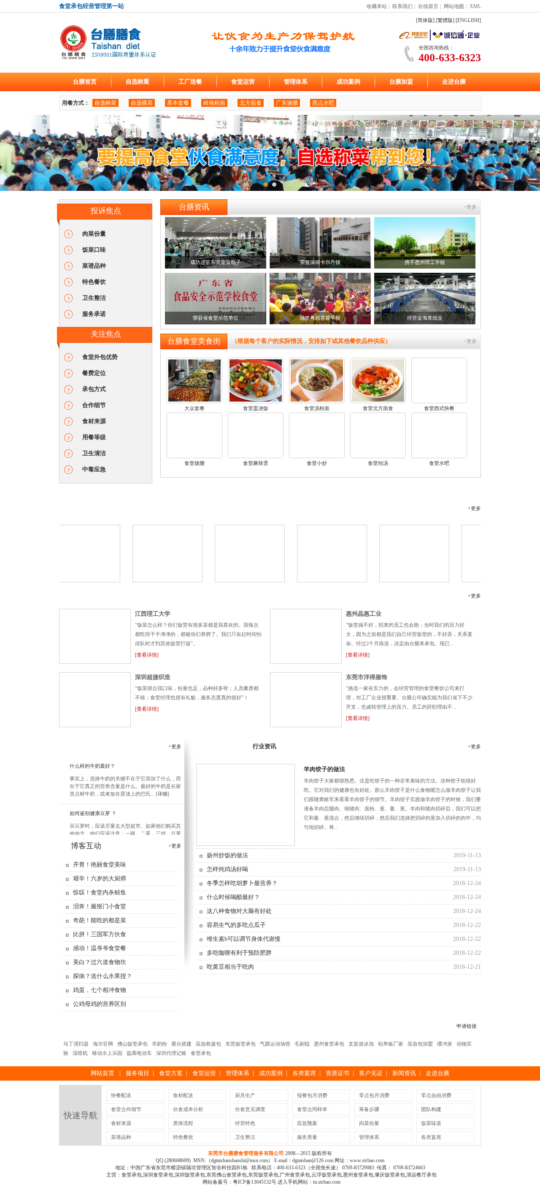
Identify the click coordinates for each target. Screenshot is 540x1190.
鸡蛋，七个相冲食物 (99, 990)
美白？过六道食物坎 (99, 962)
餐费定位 (94, 373)
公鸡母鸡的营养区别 (99, 1004)
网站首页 (102, 1073)
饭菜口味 (94, 250)
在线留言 (428, 6)
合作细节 (94, 405)
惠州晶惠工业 (363, 614)
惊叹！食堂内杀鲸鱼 (99, 892)
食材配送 (183, 1095)
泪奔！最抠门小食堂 (99, 906)
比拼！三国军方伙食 (99, 934)
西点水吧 (323, 103)
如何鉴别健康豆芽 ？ (93, 804)
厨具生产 (245, 1095)
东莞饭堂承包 (240, 1044)
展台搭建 (181, 1044)
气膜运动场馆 (275, 1044)
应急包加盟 (420, 1044)
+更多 (470, 207)
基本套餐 (178, 103)
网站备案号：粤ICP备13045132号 (239, 1182)
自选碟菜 (142, 103)
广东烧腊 (287, 103)
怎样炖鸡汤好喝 (227, 869)
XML (475, 6)
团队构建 (431, 1109)
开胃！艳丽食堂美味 (99, 864)
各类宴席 (304, 1073)
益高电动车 (139, 1053)
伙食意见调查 (250, 1109)
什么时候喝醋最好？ (233, 897)
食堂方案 (171, 1073)
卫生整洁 (94, 298)
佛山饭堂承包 (132, 1044)
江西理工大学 (152, 614)
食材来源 (94, 421)
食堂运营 (243, 82)
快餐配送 (121, 1095)
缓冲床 (444, 1044)
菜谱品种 (94, 266)
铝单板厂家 (390, 1044)
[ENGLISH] (468, 20)
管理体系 (296, 82)
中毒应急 (94, 469)
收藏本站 (377, 6)
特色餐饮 (94, 282)
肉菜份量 (94, 234)
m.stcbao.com (326, 1182)
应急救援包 (208, 1044)
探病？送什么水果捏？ (102, 976)
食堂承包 (201, 1053)
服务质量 (307, 1137)
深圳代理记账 (171, 1053)
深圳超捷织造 (152, 677)
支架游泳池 (361, 1044)
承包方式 (94, 389)
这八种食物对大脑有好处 (239, 911)
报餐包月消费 (312, 1095)
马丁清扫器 (76, 1044)
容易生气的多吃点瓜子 (236, 925)
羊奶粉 (159, 1044)
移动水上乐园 (107, 1053)
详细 (162, 785)
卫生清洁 (94, 453)
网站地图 (454, 6)
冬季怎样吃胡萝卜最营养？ (242, 883)
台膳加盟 (401, 82)
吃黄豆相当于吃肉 (230, 967)
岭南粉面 (214, 103)
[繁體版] (445, 20)
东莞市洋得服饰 (366, 677)
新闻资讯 (404, 1073)
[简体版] (425, 20)
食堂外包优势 (100, 357)
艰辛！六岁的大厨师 (99, 878)
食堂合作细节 (126, 1109)
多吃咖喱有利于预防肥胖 (239, 953)
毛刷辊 (302, 1044)
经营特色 (245, 1123)
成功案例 (348, 82)
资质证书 (337, 1073)
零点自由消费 (436, 1095)
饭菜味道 (431, 1123)
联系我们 (402, 6)
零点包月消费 (374, 1095)
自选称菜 (105, 103)
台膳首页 (85, 82)
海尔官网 (103, 1044)
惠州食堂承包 (329, 1044)
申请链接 (466, 1026)
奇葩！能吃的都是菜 (99, 920)
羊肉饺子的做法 (324, 769)
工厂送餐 (190, 82)
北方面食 (251, 103)
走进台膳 (454, 82)
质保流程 (183, 1123)
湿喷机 (80, 1053)
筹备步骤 (369, 1109)
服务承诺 (94, 314)
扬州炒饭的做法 (227, 855)
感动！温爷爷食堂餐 (99, 948)
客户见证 (82, 596)
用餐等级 (94, 437)
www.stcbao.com (367, 1160)
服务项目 (137, 1073)
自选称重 (137, 82)
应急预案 (307, 1123)
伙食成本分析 (188, 1109)
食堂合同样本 (312, 1109)
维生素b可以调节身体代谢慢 (244, 939)
